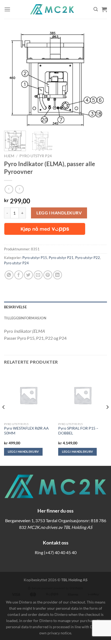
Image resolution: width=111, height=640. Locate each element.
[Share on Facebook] (18, 274)
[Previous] (13, 78)
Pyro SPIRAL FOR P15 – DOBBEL (78, 430)
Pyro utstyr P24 (35, 156)
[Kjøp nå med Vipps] (44, 229)
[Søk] (95, 9)
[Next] (98, 78)
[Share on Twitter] (28, 274)
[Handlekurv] (104, 9)
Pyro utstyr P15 (34, 257)
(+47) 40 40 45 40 (60, 552)
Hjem (9, 156)
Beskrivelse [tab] (15, 307)
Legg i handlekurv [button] (23, 451)
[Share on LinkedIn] (57, 274)
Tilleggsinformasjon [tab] (25, 318)
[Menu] (7, 9)
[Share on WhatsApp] (9, 274)
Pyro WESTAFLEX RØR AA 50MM (26, 430)
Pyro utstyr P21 (61, 257)
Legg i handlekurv (59, 212)
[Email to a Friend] (38, 274)
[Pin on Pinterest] (47, 274)
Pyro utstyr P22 (87, 257)
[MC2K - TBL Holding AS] (52, 9)
